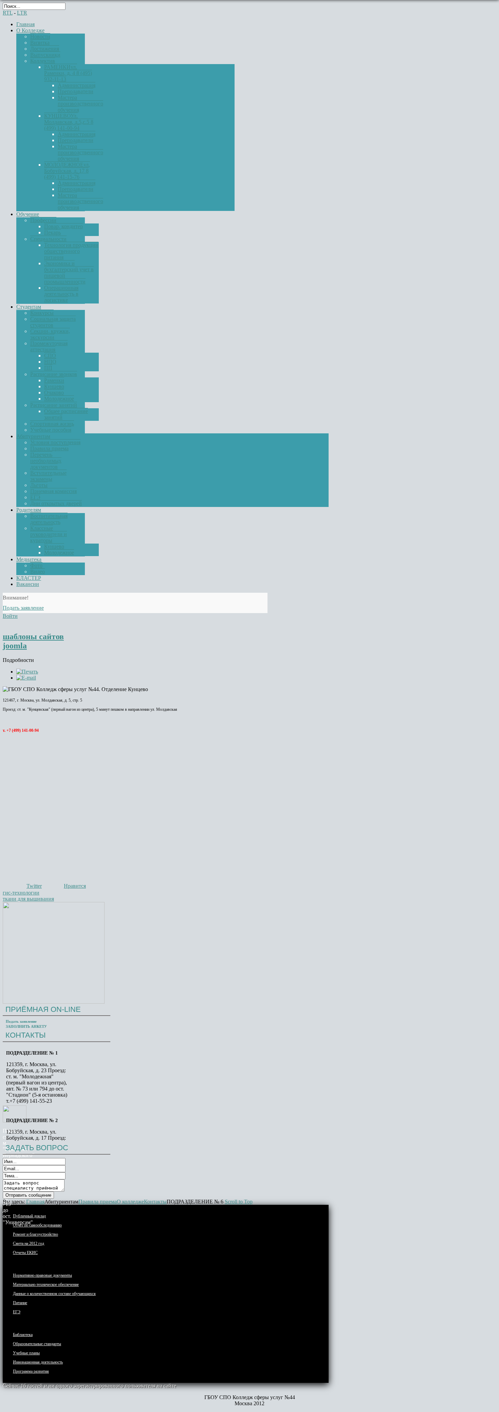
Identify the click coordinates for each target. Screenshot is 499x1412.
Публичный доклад (29, 1216)
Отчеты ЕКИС (25, 1252)
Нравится (75, 886)
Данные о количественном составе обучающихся (54, 1293)
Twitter (34, 886)
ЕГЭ (16, 1312)
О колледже (130, 1201)
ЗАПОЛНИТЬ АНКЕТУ (26, 1026)
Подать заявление (21, 1021)
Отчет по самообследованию (37, 1225)
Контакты (155, 1201)
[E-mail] (26, 678)
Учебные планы (26, 1353)
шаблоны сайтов (33, 636)
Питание (20, 1302)
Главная (35, 1201)
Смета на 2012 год (28, 1243)
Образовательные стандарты (37, 1343)
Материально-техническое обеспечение (46, 1284)
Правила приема (97, 1201)
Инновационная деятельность (38, 1362)
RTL (8, 13)
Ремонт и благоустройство (35, 1234)
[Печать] (27, 671)
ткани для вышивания (28, 899)
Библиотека (23, 1334)
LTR (22, 13)
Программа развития (31, 1371)
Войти (10, 616)
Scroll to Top (239, 1201)
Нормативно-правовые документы (42, 1275)
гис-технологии (21, 893)
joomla (15, 645)
